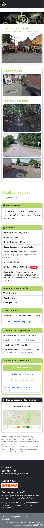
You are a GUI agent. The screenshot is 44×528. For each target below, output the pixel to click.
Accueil (4, 28)
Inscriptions (15, 516)
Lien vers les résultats (23, 380)
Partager (11, 198)
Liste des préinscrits (23, 374)
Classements (29, 516)
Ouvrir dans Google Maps (21, 322)
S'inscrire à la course (23, 368)
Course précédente (12, 31)
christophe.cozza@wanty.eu (23, 340)
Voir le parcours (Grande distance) (17, 388)
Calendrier (14, 28)
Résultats (6, 519)
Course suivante (31, 31)
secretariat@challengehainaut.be (14, 473)
